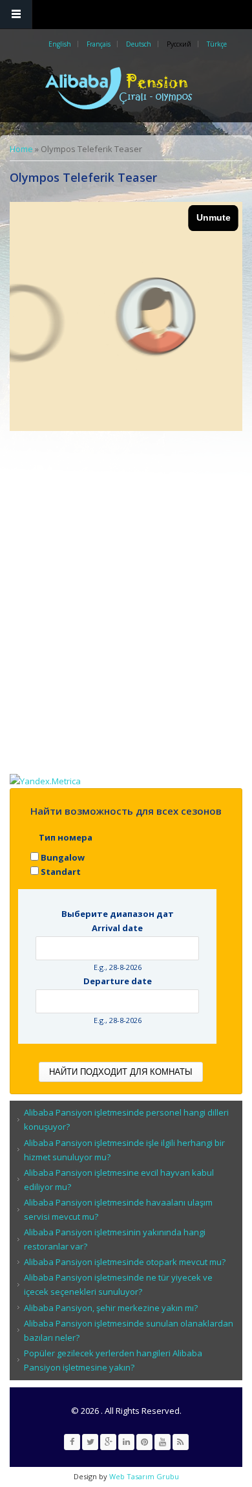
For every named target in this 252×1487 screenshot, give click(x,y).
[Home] (124, 88)
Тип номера (65, 837)
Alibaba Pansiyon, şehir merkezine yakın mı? (111, 1308)
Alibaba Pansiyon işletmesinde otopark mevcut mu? (125, 1262)
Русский (179, 44)
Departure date (117, 981)
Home (21, 149)
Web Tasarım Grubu (143, 1476)
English (59, 44)
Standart (61, 871)
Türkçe (217, 44)
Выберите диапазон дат (117, 914)
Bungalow (63, 857)
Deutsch (138, 44)
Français (98, 44)
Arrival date (117, 928)
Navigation (16, 14)
